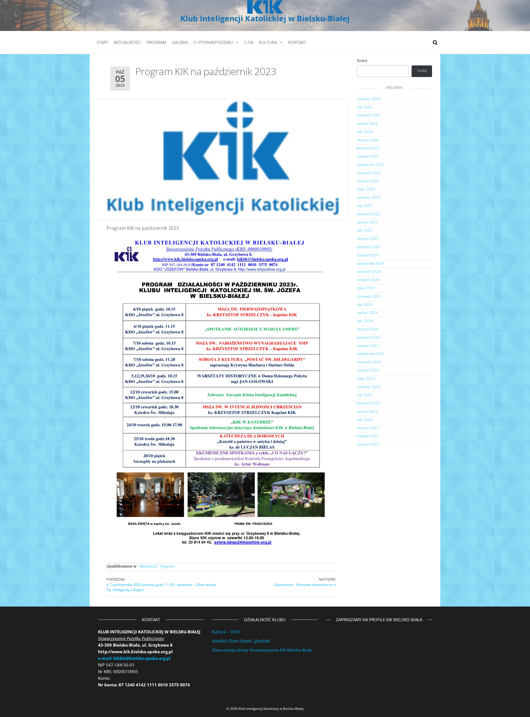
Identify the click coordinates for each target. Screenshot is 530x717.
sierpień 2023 (368, 370)
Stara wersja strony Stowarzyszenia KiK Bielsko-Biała (262, 650)
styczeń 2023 (368, 428)
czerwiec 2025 (369, 198)
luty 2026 (365, 132)
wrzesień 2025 (369, 173)
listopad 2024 (368, 255)
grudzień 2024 (368, 247)
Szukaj (362, 61)
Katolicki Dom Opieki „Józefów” (241, 641)
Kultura (268, 42)
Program (156, 42)
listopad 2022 (368, 436)
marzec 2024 (367, 313)
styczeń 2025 (368, 239)
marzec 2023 (367, 412)
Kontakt (297, 42)
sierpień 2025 (368, 181)
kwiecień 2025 (368, 214)
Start (102, 42)
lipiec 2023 (366, 379)
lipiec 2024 (366, 288)
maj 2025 (364, 206)
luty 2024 (365, 321)
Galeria (180, 42)
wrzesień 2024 (369, 272)
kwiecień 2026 (368, 115)
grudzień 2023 (368, 338)
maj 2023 (364, 395)
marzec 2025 (367, 222)
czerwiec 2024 (369, 296)
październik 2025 (370, 165)
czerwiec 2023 (369, 387)
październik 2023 (370, 354)
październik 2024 (370, 264)
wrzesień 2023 (369, 362)
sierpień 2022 (368, 444)
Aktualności (127, 42)
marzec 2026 (367, 124)
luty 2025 (365, 230)
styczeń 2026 (368, 140)
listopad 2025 (368, 156)
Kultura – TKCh (226, 631)
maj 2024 (364, 305)
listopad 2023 (368, 346)
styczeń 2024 (368, 329)
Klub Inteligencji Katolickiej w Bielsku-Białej (265, 18)
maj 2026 (364, 107)
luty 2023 (365, 420)
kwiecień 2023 (368, 403)
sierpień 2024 (368, 280)
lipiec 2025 (366, 189)
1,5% (248, 42)
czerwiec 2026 (369, 99)
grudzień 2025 (368, 148)
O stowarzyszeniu (213, 42)
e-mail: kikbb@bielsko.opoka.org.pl (134, 658)
